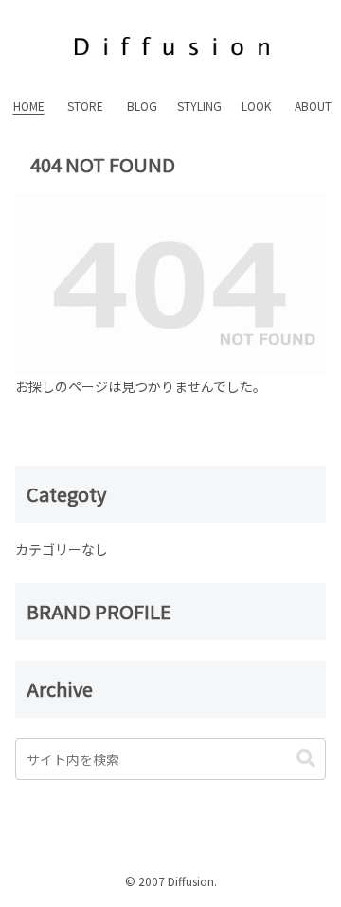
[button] (306, 759)
